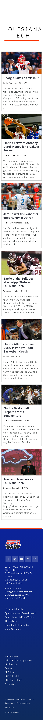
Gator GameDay (13, 628)
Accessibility (9, 708)
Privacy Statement (12, 712)
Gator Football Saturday (17, 624)
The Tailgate (11, 621)
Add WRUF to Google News (19, 660)
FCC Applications (13, 679)
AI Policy (9, 683)
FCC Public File (12, 676)
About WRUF (11, 656)
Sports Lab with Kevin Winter (19, 617)
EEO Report (11, 672)
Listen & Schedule (14, 609)
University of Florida (15, 598)
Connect (9, 668)
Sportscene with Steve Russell (20, 613)
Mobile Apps (11, 664)
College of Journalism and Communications (19, 593)
